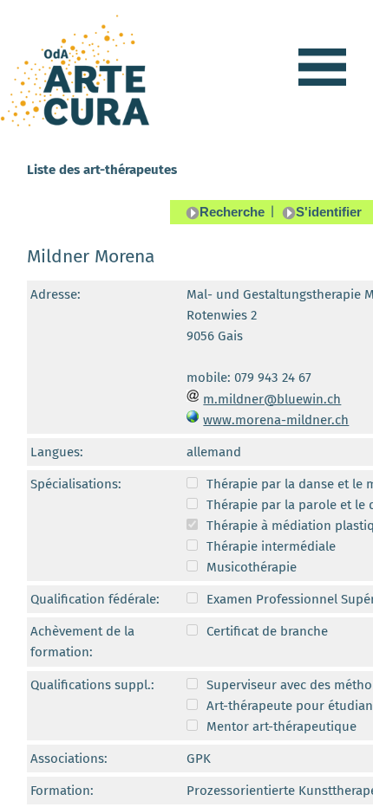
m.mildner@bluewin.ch (272, 399)
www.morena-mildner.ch (276, 420)
